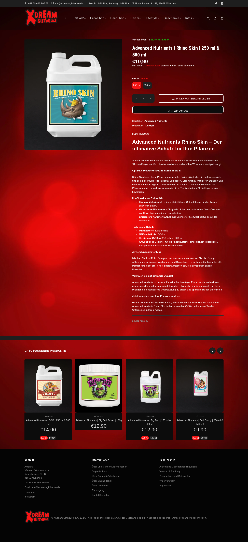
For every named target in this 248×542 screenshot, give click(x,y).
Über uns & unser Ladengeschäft (109, 466)
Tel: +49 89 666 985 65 (36, 482)
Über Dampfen (100, 485)
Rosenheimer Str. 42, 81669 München (155, 3)
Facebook (29, 492)
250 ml (136, 85)
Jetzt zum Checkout (178, 110)
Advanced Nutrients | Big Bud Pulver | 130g (99, 420)
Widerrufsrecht (167, 480)
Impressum (165, 485)
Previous (212, 350)
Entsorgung (98, 490)
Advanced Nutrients (155, 121)
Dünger (149, 125)
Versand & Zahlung (169, 471)
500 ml (147, 85)
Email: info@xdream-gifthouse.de (42, 487)
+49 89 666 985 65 (38, 3)
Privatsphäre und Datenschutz (175, 476)
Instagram (29, 496)
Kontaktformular (100, 495)
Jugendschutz (99, 471)
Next (220, 350)
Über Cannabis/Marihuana (106, 476)
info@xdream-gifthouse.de (69, 3)
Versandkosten (152, 65)
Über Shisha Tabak (102, 480)
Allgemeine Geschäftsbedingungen (178, 466)
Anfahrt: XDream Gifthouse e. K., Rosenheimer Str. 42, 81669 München (37, 472)
